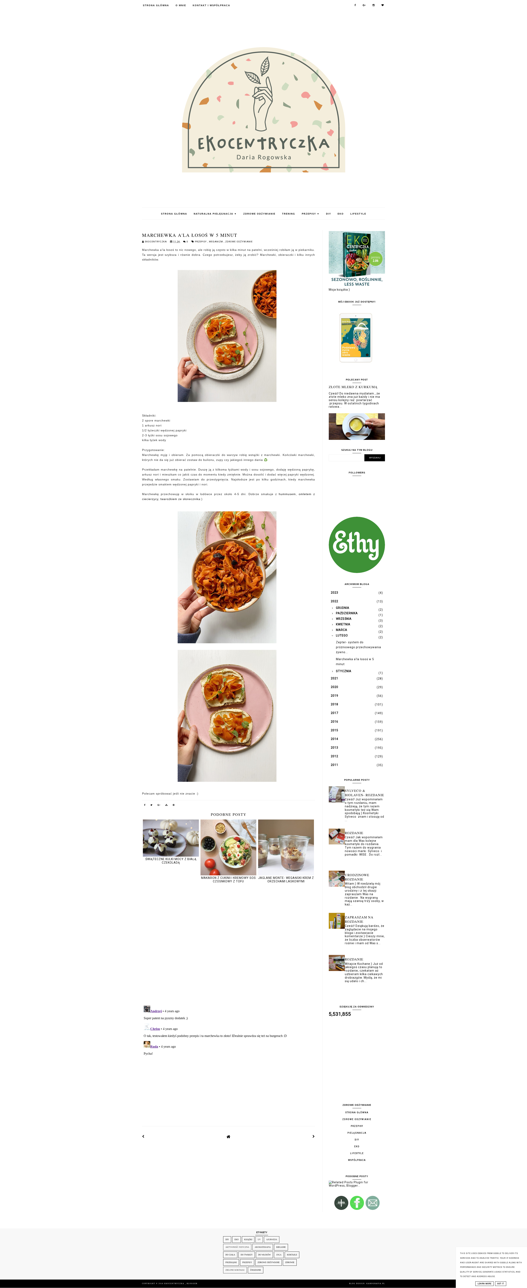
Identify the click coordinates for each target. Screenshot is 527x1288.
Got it (500, 1284)
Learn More (484, 1284)
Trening (288, 214)
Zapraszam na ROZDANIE (359, 919)
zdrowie (289, 1262)
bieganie (281, 1247)
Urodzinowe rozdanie (357, 877)
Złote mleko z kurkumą (353, 387)
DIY (328, 214)
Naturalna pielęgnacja (215, 214)
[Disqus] (228, 944)
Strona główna (356, 1112)
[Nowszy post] (143, 1136)
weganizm (216, 241)
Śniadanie (255, 1270)
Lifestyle (358, 214)
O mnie (181, 5)
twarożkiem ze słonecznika (180, 499)
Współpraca (357, 1160)
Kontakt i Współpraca (211, 5)
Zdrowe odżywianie (259, 214)
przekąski (231, 1262)
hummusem (287, 494)
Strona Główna (156, 5)
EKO (341, 214)
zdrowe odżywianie (239, 241)
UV (259, 1239)
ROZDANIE (354, 833)
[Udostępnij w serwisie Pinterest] (174, 805)
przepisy (201, 241)
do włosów (264, 1255)
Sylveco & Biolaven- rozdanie (364, 792)
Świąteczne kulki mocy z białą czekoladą (170, 860)
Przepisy (310, 214)
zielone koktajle (235, 1270)
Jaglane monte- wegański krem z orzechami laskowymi (286, 879)
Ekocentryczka (174, 1283)
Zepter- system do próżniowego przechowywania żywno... (358, 647)
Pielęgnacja (356, 1133)
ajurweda (271, 1239)
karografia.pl (375, 1283)
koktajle (292, 1255)
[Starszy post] (313, 1136)
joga (278, 1255)
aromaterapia (263, 1247)
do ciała (230, 1255)
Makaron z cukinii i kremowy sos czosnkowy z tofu (228, 879)
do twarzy (247, 1255)
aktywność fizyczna (237, 1247)
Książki (248, 1239)
